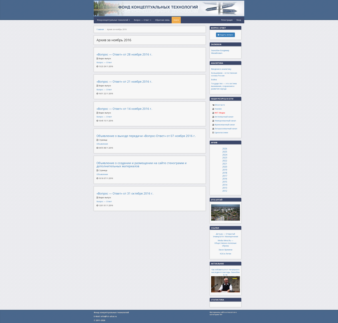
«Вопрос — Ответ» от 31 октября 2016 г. (125, 193)
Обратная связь (162, 20)
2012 (224, 190)
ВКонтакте (220, 105)
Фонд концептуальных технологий (113, 20)
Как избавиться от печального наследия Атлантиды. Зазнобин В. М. (225, 272)
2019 (224, 169)
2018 (224, 172)
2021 (224, 163)
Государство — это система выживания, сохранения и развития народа (224, 86)
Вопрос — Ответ (142, 20)
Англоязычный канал (224, 116)
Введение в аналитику (221, 69)
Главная (100, 29)
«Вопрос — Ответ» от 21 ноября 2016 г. (124, 81)
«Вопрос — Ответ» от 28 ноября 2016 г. (124, 54)
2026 (224, 148)
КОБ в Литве (225, 253)
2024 (224, 154)
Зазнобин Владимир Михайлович (220, 51)
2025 (224, 151)
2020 (224, 166)
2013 (224, 187)
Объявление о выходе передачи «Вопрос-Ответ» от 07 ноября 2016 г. (146, 136)
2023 (224, 157)
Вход (238, 20)
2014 (224, 184)
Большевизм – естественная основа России (224, 74)
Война (214, 79)
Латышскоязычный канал (226, 128)
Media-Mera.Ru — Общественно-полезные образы (225, 243)
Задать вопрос (226, 34)
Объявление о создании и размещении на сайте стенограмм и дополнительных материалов (142, 164)
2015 (224, 181)
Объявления (102, 144)
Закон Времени (225, 249)
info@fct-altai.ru (109, 316)
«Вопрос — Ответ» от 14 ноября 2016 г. (124, 109)
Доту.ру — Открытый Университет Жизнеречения (225, 235)
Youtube (218, 109)
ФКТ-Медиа (220, 112)
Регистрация (227, 20)
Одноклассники (221, 132)
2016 (224, 178)
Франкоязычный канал (225, 124)
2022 (224, 160)
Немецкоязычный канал (225, 120)
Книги (176, 20)
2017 (224, 175)
